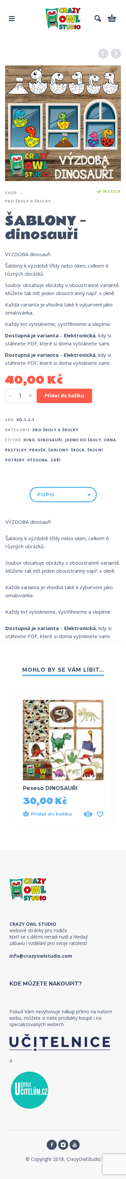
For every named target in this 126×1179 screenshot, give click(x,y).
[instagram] (63, 1145)
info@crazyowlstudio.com (40, 956)
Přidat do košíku (64, 395)
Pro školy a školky (28, 201)
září (55, 459)
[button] (11, 18)
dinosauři (50, 439)
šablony (58, 449)
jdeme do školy (83, 439)
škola (78, 449)
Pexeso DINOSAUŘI (50, 788)
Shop (11, 192)
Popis (46, 495)
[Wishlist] (100, 814)
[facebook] (52, 1145)
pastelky (16, 449)
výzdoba (37, 459)
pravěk (37, 449)
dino (29, 439)
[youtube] (75, 1145)
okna (110, 439)
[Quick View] (88, 814)
